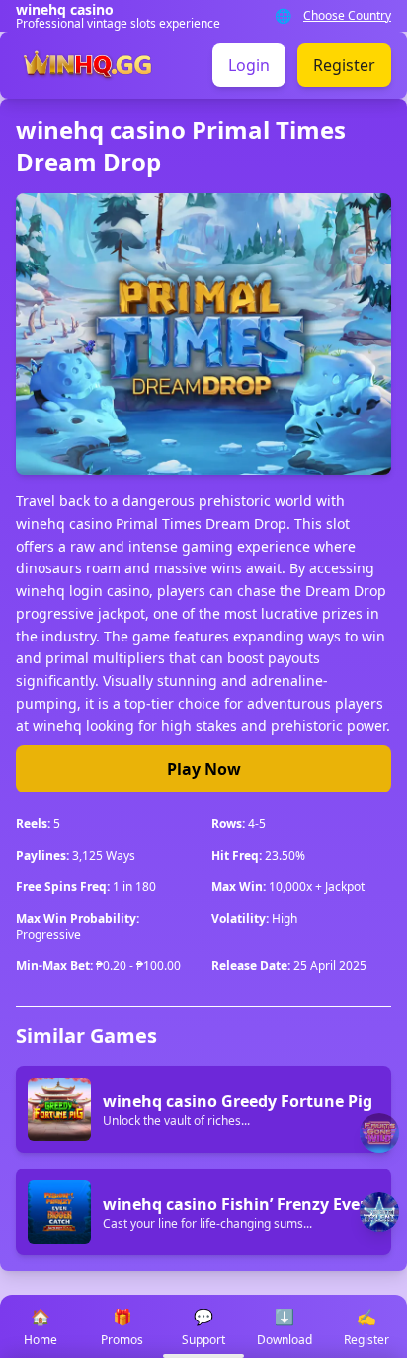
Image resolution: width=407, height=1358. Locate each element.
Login (249, 65)
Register (344, 65)
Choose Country (347, 16)
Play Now (204, 769)
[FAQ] (379, 1133)
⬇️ (284, 1327)
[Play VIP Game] (379, 1212)
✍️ (366, 1327)
